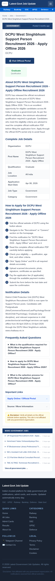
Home (4, 16)
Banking (17, 10)
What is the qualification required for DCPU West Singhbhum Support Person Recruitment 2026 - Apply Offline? (27, 349)
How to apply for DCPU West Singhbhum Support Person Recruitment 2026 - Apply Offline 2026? (27, 364)
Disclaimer (34, 549)
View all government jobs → (16, 468)
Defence (44, 10)
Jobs (11, 16)
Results (5, 525)
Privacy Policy (35, 541)
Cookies (33, 553)
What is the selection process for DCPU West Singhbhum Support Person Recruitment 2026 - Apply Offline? (25, 379)
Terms (32, 545)
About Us (6, 529)
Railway (7, 10)
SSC (27, 10)
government (21, 16)
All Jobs (6, 517)
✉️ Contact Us (9, 545)
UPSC (34, 10)
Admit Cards (8, 521)
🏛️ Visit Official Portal (20, 61)
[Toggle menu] (50, 3)
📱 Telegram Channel (12, 541)
